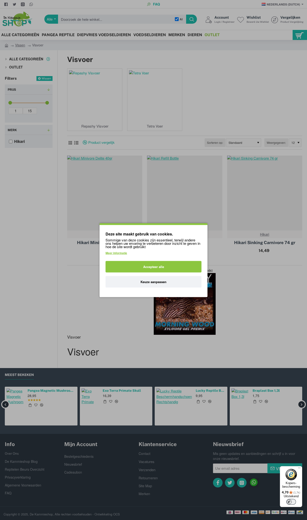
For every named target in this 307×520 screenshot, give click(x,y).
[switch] (291, 502)
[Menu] (299, 469)
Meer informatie (116, 253)
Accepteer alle (153, 266)
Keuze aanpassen (153, 281)
